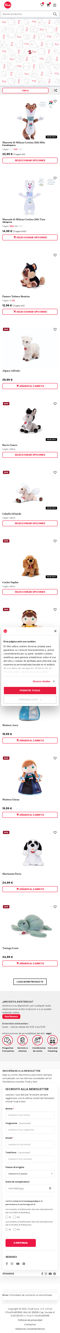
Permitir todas (30, 690)
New (6, 329)
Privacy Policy (32, 1201)
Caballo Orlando (11, 513)
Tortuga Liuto (10, 948)
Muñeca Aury (10, 725)
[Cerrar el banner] (55, 631)
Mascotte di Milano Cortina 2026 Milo (23, 142)
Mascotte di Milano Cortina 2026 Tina (23, 219)
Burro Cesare (9, 445)
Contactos (30, 1324)
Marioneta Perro (11, 874)
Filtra (25, 90)
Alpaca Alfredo (11, 370)
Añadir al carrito (31, 386)
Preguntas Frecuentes (7, 1049)
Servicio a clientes (22, 1049)
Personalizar (28, 699)
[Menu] (54, 5)
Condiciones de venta (37, 1049)
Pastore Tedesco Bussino (16, 296)
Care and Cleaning (52, 1049)
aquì (48, 1033)
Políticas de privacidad (30, 1320)
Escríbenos (11, 1016)
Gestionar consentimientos (30, 1328)
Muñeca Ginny (10, 799)
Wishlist (43, 3)
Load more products (30, 981)
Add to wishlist (55, 101)
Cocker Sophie (10, 582)
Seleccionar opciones (30, 160)
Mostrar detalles (42, 681)
